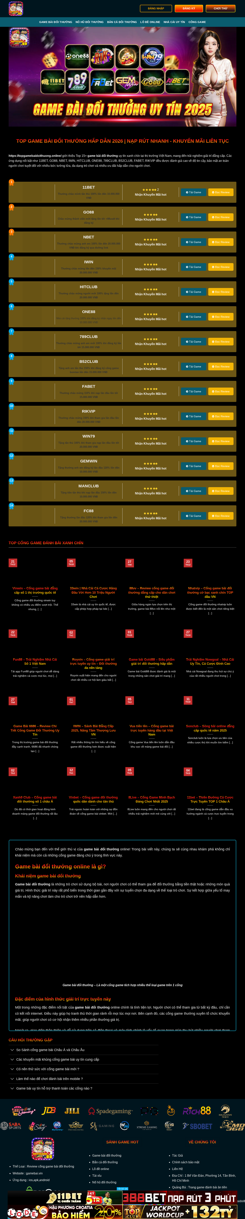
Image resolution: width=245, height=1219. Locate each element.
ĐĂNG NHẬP (156, 8)
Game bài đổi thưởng (55, 22)
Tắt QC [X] (122, 1189)
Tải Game (195, 192)
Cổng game (197, 22)
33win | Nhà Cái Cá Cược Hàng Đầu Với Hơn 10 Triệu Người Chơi (93, 592)
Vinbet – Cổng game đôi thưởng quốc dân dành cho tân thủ (93, 799)
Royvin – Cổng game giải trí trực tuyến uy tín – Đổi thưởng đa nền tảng (93, 664)
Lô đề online (150, 22)
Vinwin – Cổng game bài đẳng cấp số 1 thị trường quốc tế (35, 590)
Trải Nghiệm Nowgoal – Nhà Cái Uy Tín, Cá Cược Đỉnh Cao (210, 662)
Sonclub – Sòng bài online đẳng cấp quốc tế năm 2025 (210, 728)
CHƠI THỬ (220, 8)
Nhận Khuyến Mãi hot (150, 194)
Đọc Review (222, 192)
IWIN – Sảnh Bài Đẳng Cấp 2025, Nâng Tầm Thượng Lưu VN (93, 730)
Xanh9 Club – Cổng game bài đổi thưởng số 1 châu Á (35, 799)
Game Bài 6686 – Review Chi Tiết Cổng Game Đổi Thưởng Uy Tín (35, 730)
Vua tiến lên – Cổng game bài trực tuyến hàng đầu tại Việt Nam (152, 730)
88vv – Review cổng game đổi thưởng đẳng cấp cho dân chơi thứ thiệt (151, 592)
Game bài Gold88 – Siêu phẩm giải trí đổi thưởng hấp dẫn (152, 662)
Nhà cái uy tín (174, 22)
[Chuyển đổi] (12, 1050)
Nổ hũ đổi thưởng (90, 22)
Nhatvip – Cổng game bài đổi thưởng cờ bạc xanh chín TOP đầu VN (210, 592)
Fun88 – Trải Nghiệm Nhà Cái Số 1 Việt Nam (35, 662)
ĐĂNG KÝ (189, 8)
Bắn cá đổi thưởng (122, 22)
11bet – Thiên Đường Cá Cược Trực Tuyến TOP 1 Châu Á (210, 799)
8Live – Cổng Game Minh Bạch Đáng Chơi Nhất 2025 (151, 799)
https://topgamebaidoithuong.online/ (35, 155)
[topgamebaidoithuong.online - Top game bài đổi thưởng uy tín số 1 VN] (28, 8)
